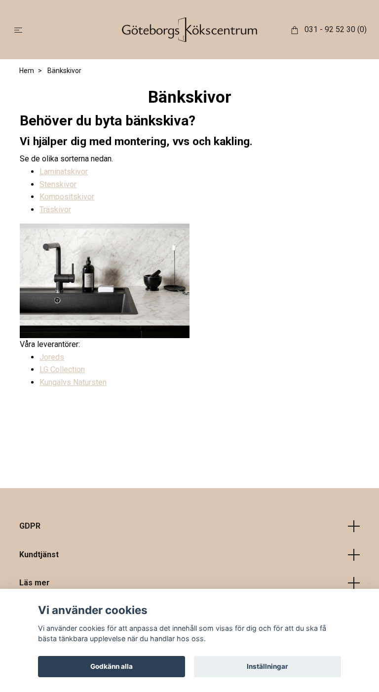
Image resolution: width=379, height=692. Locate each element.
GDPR (29, 526)
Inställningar (267, 666)
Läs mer (34, 582)
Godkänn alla (111, 666)
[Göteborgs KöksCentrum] (190, 29)
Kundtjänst (39, 554)
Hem (26, 71)
